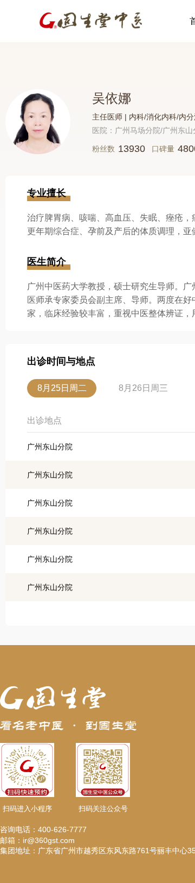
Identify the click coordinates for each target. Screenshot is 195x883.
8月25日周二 (62, 388)
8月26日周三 (143, 388)
